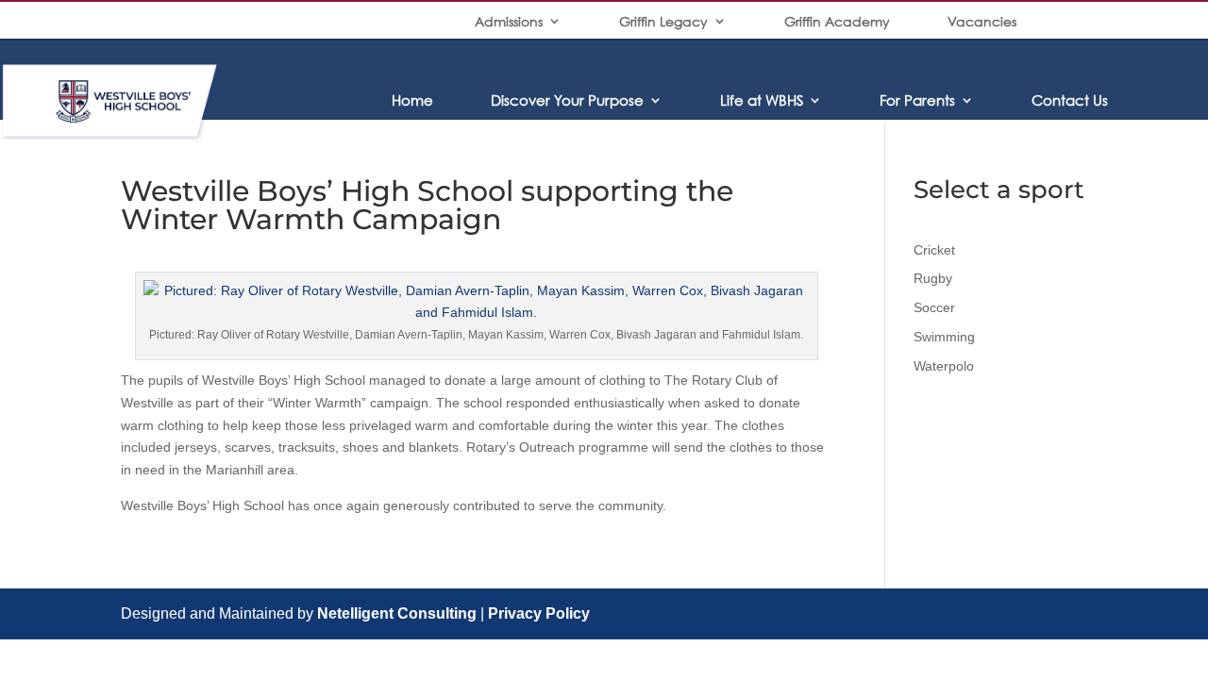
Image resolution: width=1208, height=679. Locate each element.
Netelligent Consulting (397, 613)
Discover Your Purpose (567, 99)
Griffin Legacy (663, 21)
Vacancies (982, 21)
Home (412, 99)
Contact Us (1070, 99)
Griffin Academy (837, 21)
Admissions (509, 21)
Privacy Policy (539, 613)
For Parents (917, 99)
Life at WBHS (761, 99)
